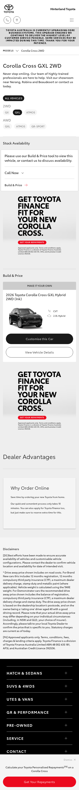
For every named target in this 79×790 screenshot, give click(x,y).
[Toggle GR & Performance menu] (66, 712)
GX (7, 112)
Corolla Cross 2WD (23, 50)
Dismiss (68, 759)
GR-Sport (37, 126)
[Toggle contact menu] (66, 725)
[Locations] (17, 20)
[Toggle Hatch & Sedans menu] (66, 672)
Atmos (30, 112)
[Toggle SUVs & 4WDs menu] (66, 686)
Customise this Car (39, 339)
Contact (16, 751)
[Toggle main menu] (71, 20)
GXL (17, 112)
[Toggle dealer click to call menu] (7, 20)
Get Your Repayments (39, 782)
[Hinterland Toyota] (9, 8)
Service (15, 738)
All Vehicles (13, 98)
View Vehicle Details (39, 352)
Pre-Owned (20, 725)
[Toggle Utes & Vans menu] (66, 699)
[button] (16, 185)
